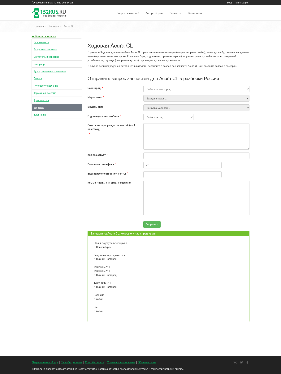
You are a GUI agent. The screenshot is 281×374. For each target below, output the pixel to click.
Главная (39, 26)
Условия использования (121, 362)
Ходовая (54, 26)
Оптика (38, 78)
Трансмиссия (41, 100)
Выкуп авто (195, 13)
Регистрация (242, 2)
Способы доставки (71, 362)
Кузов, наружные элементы (50, 71)
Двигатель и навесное (46, 56)
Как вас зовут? (97, 155)
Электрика (40, 114)
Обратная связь (147, 362)
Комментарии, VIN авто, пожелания (110, 182)
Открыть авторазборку (45, 362)
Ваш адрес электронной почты (107, 173)
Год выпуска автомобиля (103, 116)
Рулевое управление (46, 85)
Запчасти (175, 13)
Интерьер (39, 64)
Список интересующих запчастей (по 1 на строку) (111, 127)
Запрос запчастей (128, 13)
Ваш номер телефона (101, 164)
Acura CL (69, 26)
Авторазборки (154, 13)
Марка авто (95, 97)
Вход (229, 2)
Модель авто (95, 106)
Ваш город (95, 88)
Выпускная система (45, 49)
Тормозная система (45, 93)
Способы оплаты (94, 362)
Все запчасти (41, 42)
